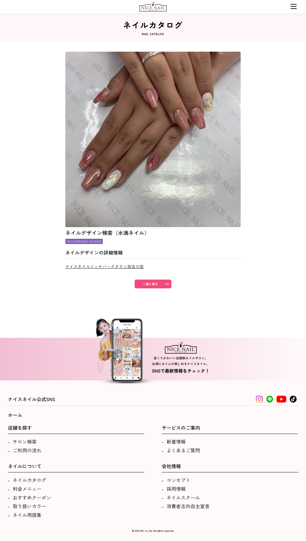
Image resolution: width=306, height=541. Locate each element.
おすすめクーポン (32, 497)
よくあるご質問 (183, 450)
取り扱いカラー (29, 506)
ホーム (15, 414)
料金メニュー (27, 488)
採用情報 (176, 488)
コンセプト (178, 479)
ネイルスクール (183, 497)
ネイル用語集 (27, 514)
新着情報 (176, 441)
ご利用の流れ (27, 450)
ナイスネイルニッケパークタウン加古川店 (104, 266)
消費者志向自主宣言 (188, 506)
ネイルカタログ (29, 479)
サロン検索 (25, 441)
